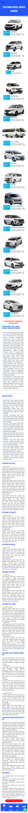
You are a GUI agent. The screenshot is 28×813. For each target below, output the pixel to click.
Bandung (5, 353)
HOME (4, 810)
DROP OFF (11, 810)
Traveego (14, 768)
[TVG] (14, 797)
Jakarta (5, 332)
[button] (25, 810)
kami (7, 777)
